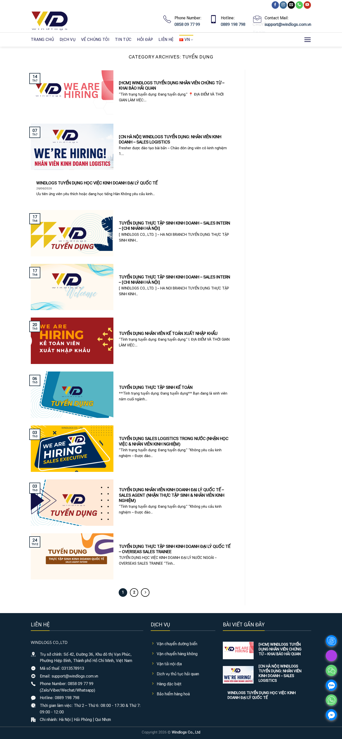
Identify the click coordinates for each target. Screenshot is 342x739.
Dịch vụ (68, 39)
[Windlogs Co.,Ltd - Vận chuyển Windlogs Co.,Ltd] (56, 21)
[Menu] (307, 40)
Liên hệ (166, 39)
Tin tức (123, 39)
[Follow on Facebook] (275, 5)
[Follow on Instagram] (283, 5)
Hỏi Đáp (145, 39)
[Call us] (299, 5)
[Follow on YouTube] (307, 5)
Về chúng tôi (95, 39)
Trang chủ (42, 39)
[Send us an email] (291, 5)
